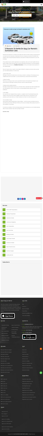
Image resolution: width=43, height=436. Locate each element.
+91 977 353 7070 (29, 330)
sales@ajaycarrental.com (28, 324)
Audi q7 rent (24, 349)
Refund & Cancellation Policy (27, 313)
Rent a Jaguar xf (4, 413)
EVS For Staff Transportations (11, 209)
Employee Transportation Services (16, 336)
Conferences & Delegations (4, 328)
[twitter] (20, 199)
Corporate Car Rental (5, 325)
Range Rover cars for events (27, 399)
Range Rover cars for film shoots (28, 394)
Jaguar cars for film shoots (6, 423)
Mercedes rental (3, 361)
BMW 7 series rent (4, 379)
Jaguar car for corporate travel (7, 421)
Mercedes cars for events (5, 372)
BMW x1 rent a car (4, 388)
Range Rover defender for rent (27, 381)
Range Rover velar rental (26, 379)
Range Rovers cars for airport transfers (29, 397)
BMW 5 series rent (4, 383)
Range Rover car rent (26, 388)
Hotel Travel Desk (9, 230)
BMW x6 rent (3, 381)
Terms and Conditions (26, 315)
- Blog (16, 15)
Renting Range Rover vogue (27, 383)
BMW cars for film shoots (5, 399)
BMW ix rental (3, 390)
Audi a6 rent (24, 352)
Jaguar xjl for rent (5, 411)
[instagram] (22, 199)
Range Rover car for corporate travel (28, 392)
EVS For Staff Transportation (14, 332)
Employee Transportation (11, 213)
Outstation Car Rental (10, 242)
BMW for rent (3, 392)
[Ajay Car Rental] (4, 4)
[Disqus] (21, 126)
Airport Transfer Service (10, 246)
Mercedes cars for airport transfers (7, 370)
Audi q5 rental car (25, 356)
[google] (25, 199)
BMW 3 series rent (4, 385)
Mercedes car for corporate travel (6, 365)
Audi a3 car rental (25, 354)
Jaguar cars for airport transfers (7, 426)
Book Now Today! (6, 111)
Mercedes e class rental (5, 356)
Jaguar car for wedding (6, 419)
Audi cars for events (25, 370)
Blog (23, 304)
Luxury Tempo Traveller (10, 238)
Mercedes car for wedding (5, 363)
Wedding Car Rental (10, 234)
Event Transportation (10, 226)
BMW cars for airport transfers (6, 401)
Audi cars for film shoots (26, 365)
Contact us (24, 306)
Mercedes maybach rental (5, 358)
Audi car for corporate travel (27, 363)
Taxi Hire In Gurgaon (15, 327)
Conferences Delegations (11, 222)
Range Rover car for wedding (27, 390)
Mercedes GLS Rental (4, 354)
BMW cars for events (4, 403)
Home (14, 15)
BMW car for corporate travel (6, 397)
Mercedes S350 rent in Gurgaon (6, 349)
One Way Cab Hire (15, 329)
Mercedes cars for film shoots (6, 367)
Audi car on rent (25, 358)
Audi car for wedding (25, 361)
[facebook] (18, 199)
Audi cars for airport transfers (27, 367)
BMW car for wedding (4, 394)
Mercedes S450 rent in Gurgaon (6, 352)
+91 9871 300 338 (28, 332)
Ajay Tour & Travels (25, 308)
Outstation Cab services (18, 64)
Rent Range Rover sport (26, 385)
